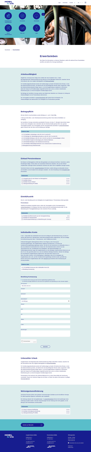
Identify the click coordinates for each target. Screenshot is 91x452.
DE (78, 2)
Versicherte (7, 49)
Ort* (21, 314)
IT (82, 2)
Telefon (22, 319)
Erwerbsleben (16, 49)
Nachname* (23, 293)
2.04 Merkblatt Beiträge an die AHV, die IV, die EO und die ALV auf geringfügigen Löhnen (44, 138)
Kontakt (71, 2)
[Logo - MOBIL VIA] (9, 2)
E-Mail (22, 324)
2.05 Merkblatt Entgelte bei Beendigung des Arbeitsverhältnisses (38, 139)
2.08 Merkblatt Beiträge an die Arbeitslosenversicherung (36, 141)
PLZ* (22, 309)
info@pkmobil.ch (50, 442)
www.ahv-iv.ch (47, 258)
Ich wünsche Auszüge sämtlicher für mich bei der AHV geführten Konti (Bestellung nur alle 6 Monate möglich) (45, 281)
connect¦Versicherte (40, 97)
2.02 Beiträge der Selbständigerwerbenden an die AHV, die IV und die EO (40, 136)
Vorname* (23, 288)
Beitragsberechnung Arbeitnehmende (31, 145)
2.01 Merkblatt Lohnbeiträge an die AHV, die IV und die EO (37, 134)
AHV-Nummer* (24, 283)
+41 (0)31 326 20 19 (51, 441)
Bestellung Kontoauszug (28, 269)
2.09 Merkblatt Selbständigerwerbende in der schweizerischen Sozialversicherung (42, 143)
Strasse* (22, 304)
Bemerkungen (24, 329)
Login (59, 2)
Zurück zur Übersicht (28, 425)
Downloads (65, 2)
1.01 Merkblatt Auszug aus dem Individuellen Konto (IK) (36, 267)
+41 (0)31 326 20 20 (30, 441)
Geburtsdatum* (24, 298)
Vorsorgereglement (25, 378)
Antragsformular (66, 169)
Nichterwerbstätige (49, 81)
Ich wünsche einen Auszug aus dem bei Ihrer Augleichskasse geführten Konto (38, 279)
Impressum (70, 445)
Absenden (45, 346)
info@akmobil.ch (29, 442)
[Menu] (85, 2)
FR (80, 2)
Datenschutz (70, 447)
